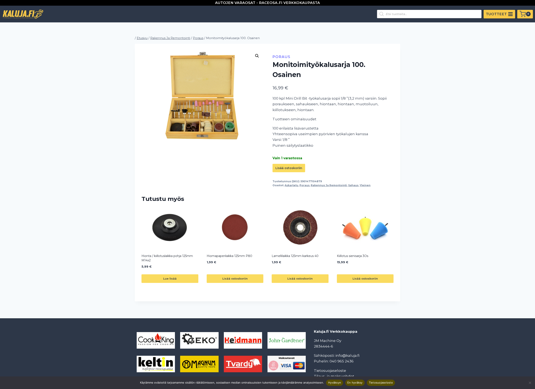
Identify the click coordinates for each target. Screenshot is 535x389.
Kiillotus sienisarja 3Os (352, 256)
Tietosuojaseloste (330, 370)
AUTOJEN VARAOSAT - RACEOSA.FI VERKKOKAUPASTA (267, 3)
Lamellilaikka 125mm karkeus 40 (295, 256)
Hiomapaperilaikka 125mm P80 (229, 256)
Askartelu (291, 185)
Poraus (281, 57)
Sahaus (353, 185)
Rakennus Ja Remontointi (329, 185)
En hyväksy (355, 382)
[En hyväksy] (530, 383)
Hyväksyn (334, 382)
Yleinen (365, 185)
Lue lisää (170, 278)
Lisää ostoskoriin (288, 168)
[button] (257, 56)
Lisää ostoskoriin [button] (235, 278)
